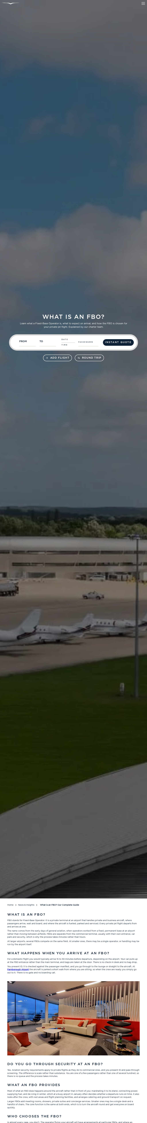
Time (65, 345)
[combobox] (28, 342)
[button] (143, 3)
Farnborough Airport (18, 969)
